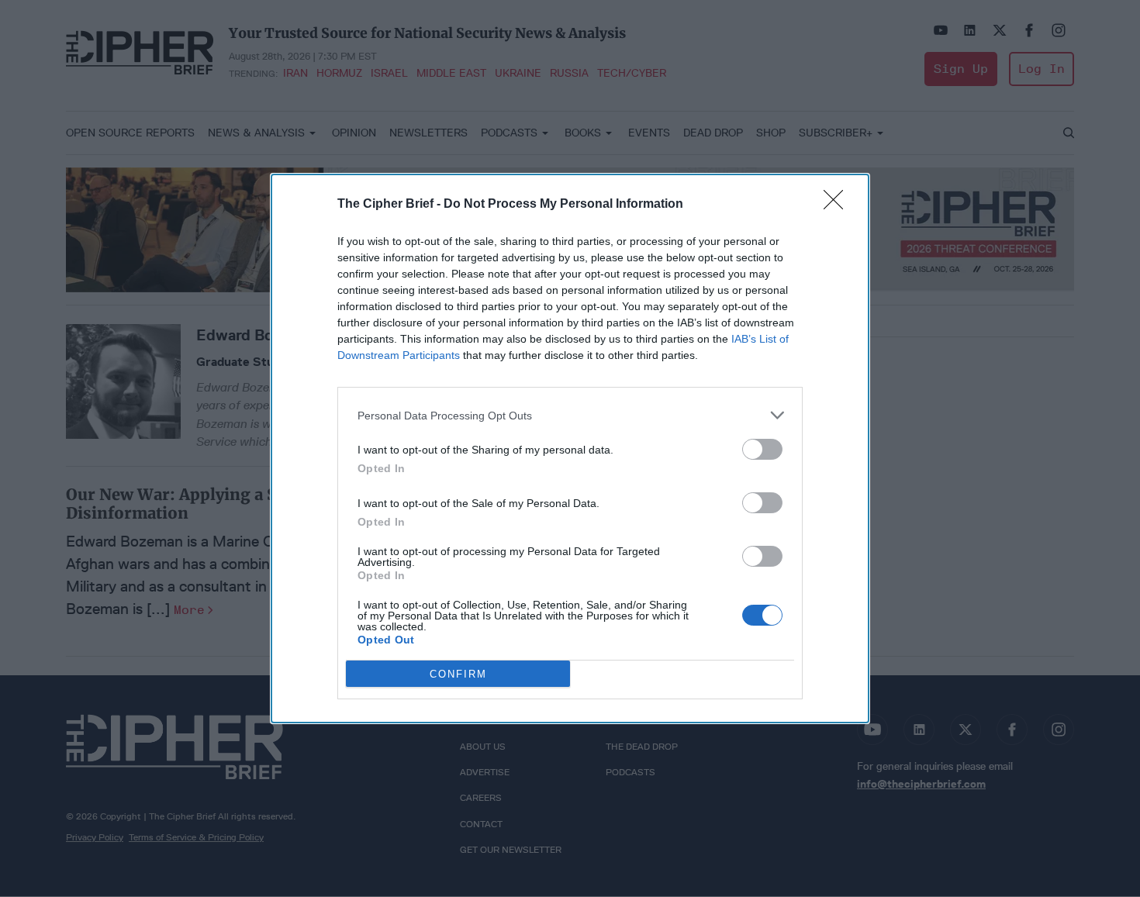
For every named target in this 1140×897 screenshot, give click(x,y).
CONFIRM (458, 674)
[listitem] (570, 415)
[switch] (762, 449)
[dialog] (570, 448)
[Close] (838, 204)
